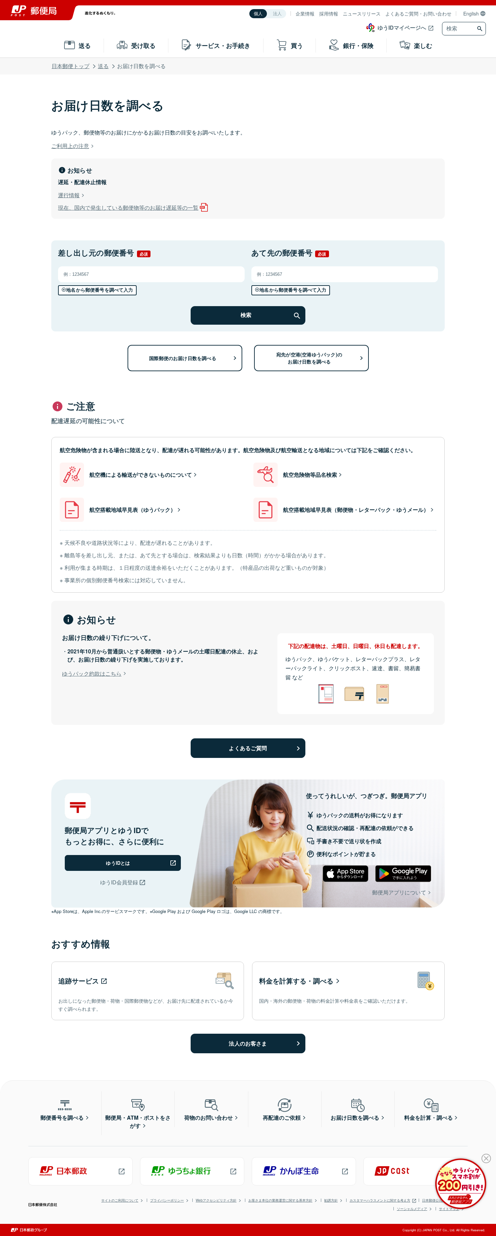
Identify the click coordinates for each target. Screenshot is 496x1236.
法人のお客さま (248, 1043)
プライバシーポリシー (167, 1200)
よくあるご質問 (248, 748)
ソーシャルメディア (412, 1208)
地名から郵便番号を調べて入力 (99, 290)
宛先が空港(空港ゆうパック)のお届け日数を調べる (309, 358)
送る (103, 66)
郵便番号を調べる (62, 1117)
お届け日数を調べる (355, 1117)
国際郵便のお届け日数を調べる (182, 358)
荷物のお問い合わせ (208, 1117)
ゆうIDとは (118, 862)
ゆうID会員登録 (119, 882)
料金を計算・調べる (428, 1117)
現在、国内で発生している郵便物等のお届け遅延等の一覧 (128, 207)
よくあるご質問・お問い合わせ (418, 13)
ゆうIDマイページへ (402, 27)
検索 (246, 315)
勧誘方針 (331, 1200)
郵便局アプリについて (399, 892)
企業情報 (305, 13)
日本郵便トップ (70, 66)
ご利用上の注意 (70, 146)
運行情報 (69, 195)
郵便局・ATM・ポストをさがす (138, 1121)
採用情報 (328, 13)
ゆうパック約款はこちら (91, 673)
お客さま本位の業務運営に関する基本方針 (280, 1200)
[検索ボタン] (481, 28)
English (471, 13)
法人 (277, 13)
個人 (258, 13)
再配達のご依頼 (282, 1117)
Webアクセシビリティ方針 (216, 1200)
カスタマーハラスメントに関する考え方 (380, 1200)
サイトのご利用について (119, 1200)
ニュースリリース (362, 13)
